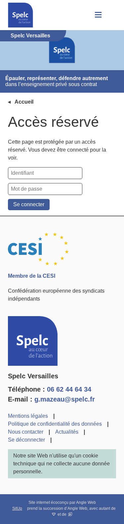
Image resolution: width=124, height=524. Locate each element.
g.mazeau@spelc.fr (64, 399)
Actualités (66, 432)
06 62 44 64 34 (69, 389)
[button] (97, 15)
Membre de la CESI (31, 276)
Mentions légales (28, 416)
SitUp (17, 508)
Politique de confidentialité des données (55, 424)
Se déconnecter (26, 440)
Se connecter (28, 204)
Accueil (24, 102)
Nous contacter (25, 432)
